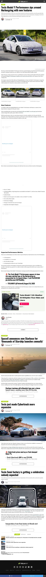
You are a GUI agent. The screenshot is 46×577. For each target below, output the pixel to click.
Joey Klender (8, 19)
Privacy (38, 570)
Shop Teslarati (6, 291)
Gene (7, 482)
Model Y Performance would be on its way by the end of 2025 (19, 76)
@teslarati (3, 551)
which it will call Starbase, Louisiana (16, 379)
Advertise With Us (26, 570)
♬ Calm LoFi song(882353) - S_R (7, 554)
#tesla (24, 552)
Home (7, 570)
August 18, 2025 (29, 283)
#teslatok (27, 552)
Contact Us (18, 570)
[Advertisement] (23, 177)
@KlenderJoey (5, 324)
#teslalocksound (4, 553)
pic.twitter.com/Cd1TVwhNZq (15, 280)
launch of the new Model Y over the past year (28, 111)
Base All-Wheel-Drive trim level (16, 447)
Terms (33, 570)
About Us (12, 570)
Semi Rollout (27, 510)
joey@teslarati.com (36, 323)
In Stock (41, 291)
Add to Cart (25, 303)
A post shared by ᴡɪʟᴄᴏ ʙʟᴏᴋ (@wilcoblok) (16, 162)
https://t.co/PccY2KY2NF (31, 278)
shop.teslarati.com (31, 324)
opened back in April (37, 514)
